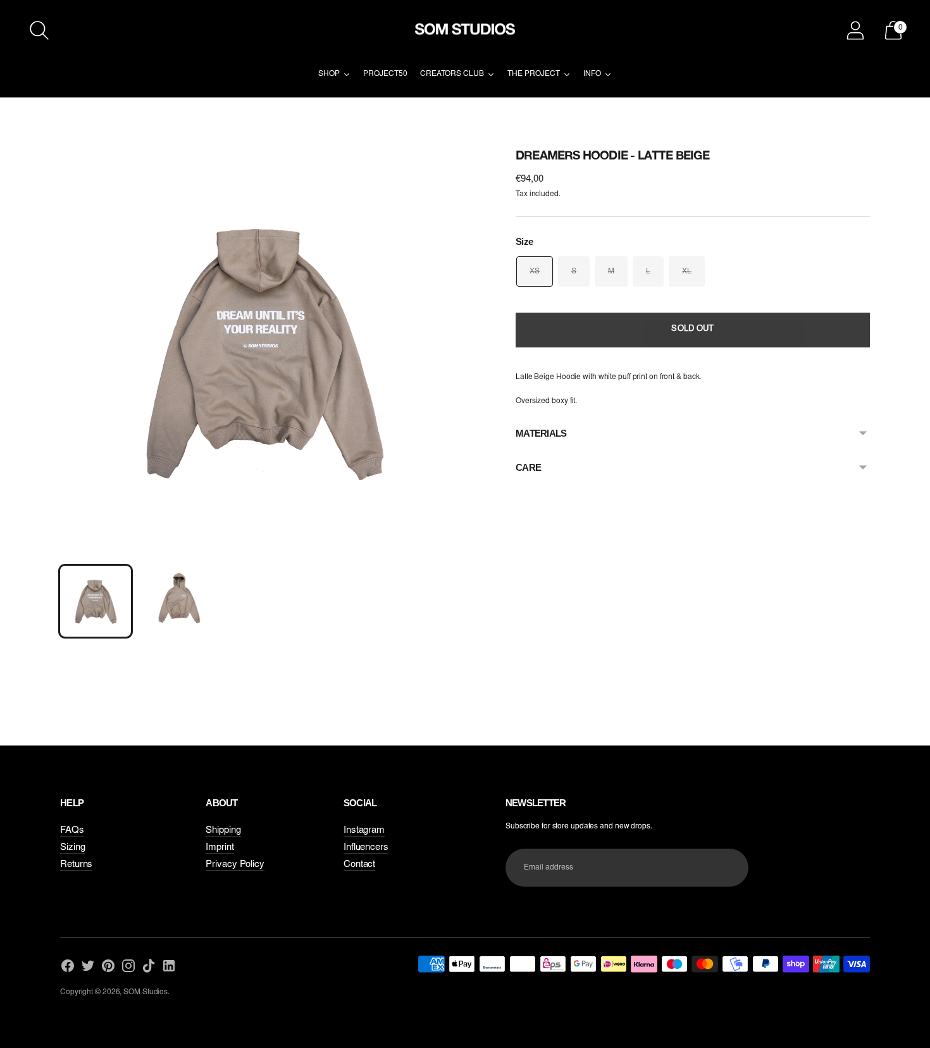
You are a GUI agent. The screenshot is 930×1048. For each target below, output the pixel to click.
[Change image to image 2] (179, 601)
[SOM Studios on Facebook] (67, 967)
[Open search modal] (39, 30)
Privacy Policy (235, 865)
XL (686, 271)
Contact (359, 865)
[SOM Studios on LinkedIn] (169, 967)
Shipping (223, 830)
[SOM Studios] (465, 30)
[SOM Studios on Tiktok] (148, 967)
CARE (528, 467)
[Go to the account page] (855, 30)
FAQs (72, 830)
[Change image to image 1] (95, 601)
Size (524, 241)
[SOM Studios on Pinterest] (108, 967)
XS (535, 271)
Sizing (72, 847)
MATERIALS (541, 433)
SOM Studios (145, 992)
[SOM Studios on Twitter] (88, 967)
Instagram (364, 830)
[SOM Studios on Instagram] (128, 967)
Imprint (219, 847)
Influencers (366, 847)
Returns (76, 865)
